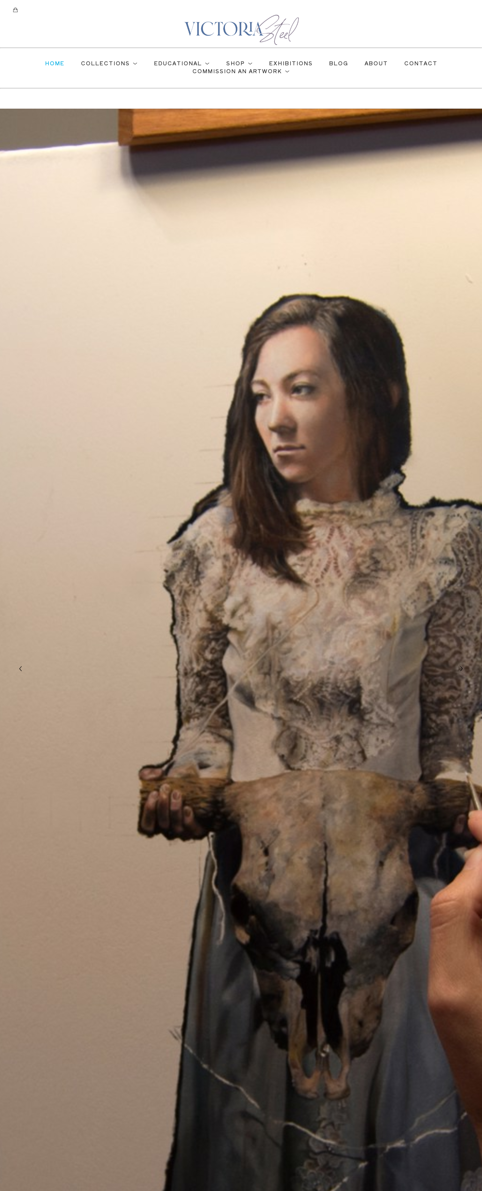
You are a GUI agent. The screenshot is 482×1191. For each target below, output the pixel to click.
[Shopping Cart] (15, 9)
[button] (109, 63)
